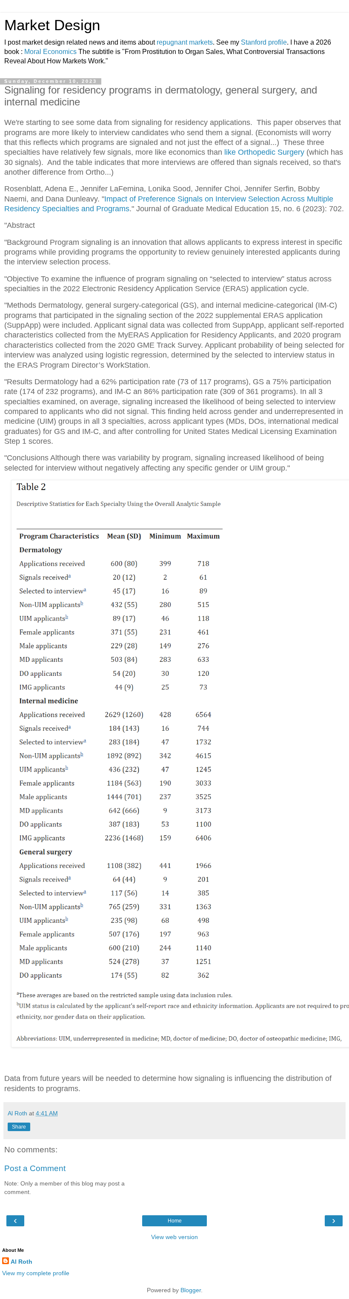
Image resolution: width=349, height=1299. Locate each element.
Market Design (52, 25)
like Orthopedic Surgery (264, 152)
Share (19, 1127)
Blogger (190, 1290)
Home (175, 1221)
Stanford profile (264, 42)
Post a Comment (35, 1168)
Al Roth (21, 1261)
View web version (174, 1237)
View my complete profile (35, 1273)
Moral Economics (50, 51)
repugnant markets (185, 42)
